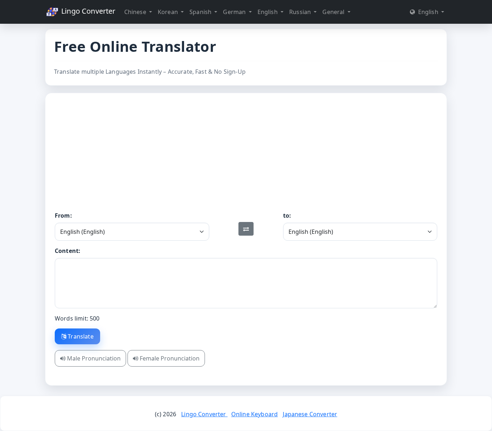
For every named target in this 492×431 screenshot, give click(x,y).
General (334, 12)
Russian (300, 12)
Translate (80, 336)
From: (63, 215)
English (268, 12)
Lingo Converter (87, 11)
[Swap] (246, 229)
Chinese (136, 12)
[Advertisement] (246, 157)
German (235, 12)
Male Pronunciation (93, 358)
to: (287, 215)
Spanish (201, 12)
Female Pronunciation (169, 358)
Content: (67, 251)
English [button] (427, 12)
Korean (168, 12)
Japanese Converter (310, 414)
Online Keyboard (254, 414)
